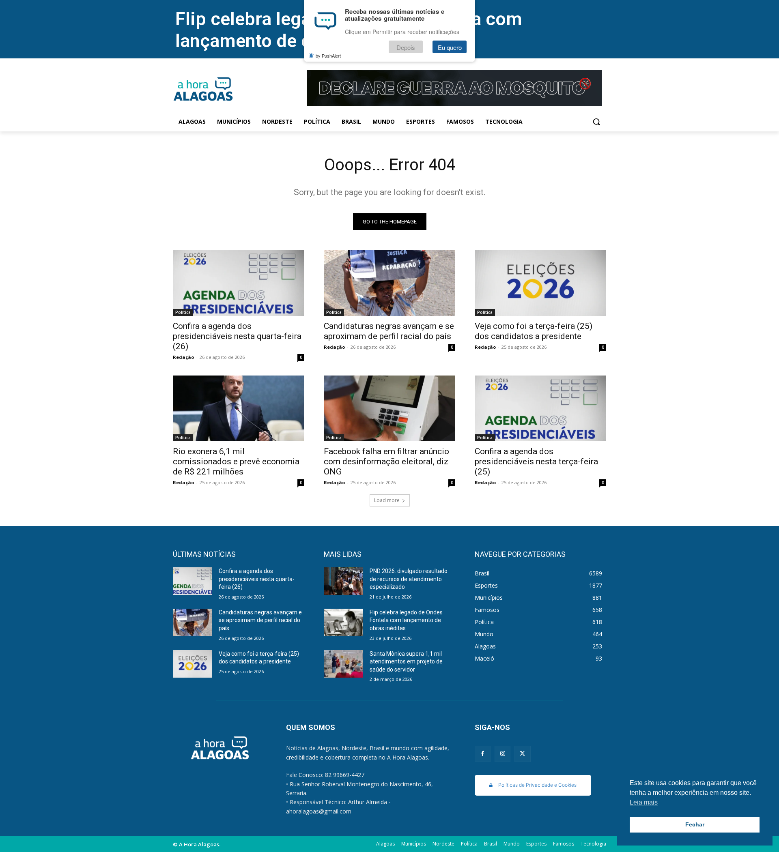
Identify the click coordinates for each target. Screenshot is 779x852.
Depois (405, 47)
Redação (183, 357)
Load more (387, 500)
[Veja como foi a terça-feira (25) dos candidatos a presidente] (540, 283)
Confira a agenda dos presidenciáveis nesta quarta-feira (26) (237, 336)
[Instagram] (502, 754)
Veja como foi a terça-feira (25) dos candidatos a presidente (533, 331)
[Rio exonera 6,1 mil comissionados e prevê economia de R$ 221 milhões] (238, 408)
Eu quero (450, 47)
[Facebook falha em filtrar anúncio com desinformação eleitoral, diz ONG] (389, 408)
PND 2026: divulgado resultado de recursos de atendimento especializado (409, 579)
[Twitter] (522, 754)
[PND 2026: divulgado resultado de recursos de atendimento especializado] (343, 581)
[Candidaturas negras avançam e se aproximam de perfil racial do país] (389, 283)
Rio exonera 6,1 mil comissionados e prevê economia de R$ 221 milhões (236, 461)
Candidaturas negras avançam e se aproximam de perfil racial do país (389, 331)
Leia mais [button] (644, 802)
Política (183, 312)
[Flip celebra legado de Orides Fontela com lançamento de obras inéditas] (343, 622)
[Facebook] (483, 754)
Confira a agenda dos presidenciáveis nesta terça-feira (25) (536, 461)
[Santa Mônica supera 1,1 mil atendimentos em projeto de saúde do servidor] (343, 664)
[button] (596, 121)
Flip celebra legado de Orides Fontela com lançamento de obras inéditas (406, 620)
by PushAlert (328, 56)
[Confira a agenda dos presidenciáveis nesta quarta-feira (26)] (238, 283)
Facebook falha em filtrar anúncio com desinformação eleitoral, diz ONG (386, 461)
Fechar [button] (694, 824)
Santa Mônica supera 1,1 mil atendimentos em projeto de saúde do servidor (406, 661)
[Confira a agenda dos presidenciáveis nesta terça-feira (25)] (540, 408)
